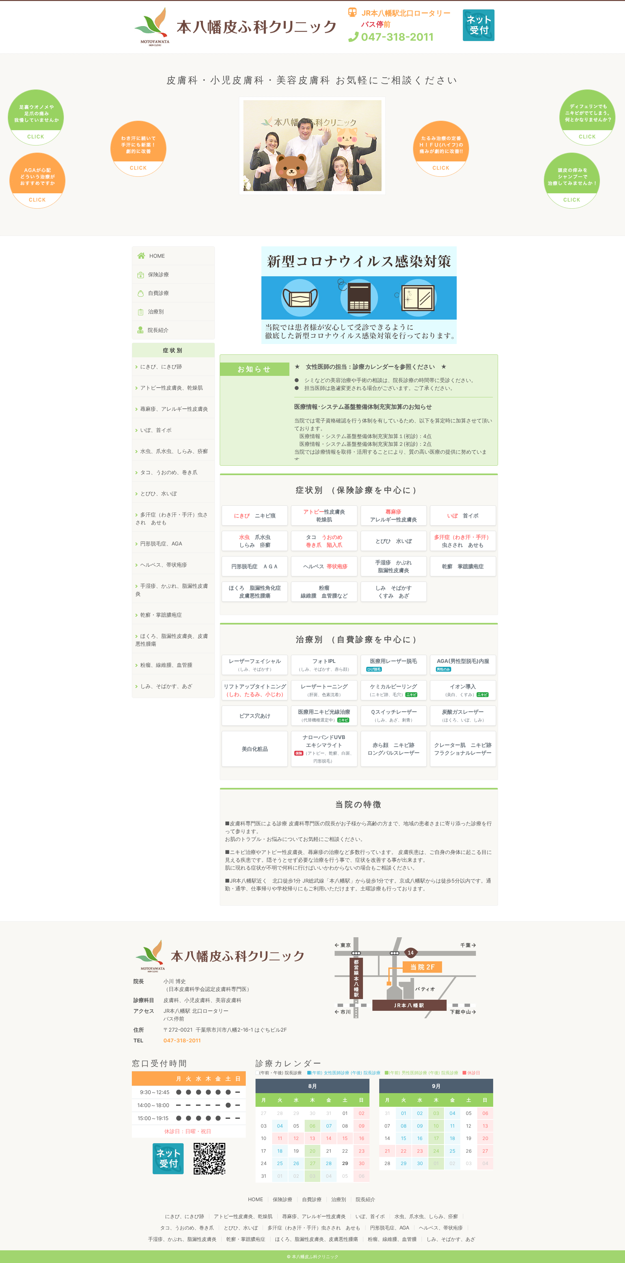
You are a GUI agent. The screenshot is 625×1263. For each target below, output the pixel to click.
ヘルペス (325, 566)
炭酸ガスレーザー (463, 715)
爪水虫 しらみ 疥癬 (255, 541)
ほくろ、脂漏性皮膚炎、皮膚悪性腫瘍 (171, 640)
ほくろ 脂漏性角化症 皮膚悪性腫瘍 (255, 591)
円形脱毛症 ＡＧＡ (254, 566)
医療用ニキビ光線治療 (324, 715)
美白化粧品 (255, 749)
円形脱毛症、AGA (161, 543)
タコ (324, 541)
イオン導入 (463, 690)
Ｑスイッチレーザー (393, 715)
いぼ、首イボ (156, 430)
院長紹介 (157, 330)
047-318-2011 (396, 37)
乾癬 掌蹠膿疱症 (463, 566)
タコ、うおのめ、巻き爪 (169, 472)
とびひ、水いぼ (158, 493)
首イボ (463, 515)
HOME (156, 256)
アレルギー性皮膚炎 (393, 515)
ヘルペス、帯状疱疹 (163, 564)
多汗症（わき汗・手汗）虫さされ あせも (171, 518)
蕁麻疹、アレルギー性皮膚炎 (174, 408)
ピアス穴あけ (255, 715)
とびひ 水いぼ (393, 541)
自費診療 (157, 293)
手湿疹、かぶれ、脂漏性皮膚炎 (171, 590)
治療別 (155, 311)
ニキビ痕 (255, 515)
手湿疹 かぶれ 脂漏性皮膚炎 (393, 566)
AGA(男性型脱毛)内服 (463, 664)
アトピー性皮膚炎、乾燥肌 (171, 387)
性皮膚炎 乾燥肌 (324, 515)
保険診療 (157, 274)
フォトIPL (324, 665)
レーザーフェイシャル (255, 665)
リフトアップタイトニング (255, 690)
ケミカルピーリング (393, 690)
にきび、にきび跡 (161, 366)
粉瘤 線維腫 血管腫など (324, 591)
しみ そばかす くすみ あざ (393, 591)
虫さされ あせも (463, 541)
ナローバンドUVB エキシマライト (325, 748)
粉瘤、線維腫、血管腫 (166, 665)
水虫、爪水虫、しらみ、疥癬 (174, 451)
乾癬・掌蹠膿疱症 (161, 614)
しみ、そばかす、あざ (166, 686)
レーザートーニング (324, 690)
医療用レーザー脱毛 (392, 664)
